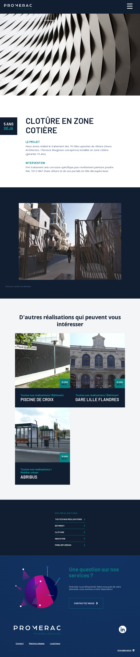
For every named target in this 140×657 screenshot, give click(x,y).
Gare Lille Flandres (97, 399)
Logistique (55, 643)
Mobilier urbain (29, 472)
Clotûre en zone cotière (54, 20)
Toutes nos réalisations (27, 20)
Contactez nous (84, 603)
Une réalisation (124, 650)
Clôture (59, 532)
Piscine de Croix (37, 399)
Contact (20, 643)
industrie (60, 538)
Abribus (28, 476)
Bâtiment (58, 395)
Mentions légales (37, 643)
